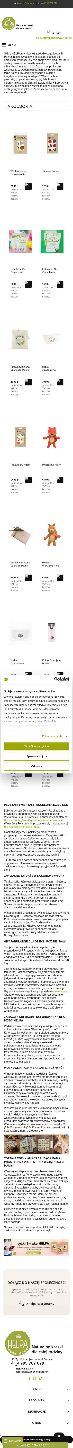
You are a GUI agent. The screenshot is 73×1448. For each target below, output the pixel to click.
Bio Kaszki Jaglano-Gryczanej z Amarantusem (32, 820)
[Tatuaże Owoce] (52, 143)
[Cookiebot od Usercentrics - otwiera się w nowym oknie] (54, 679)
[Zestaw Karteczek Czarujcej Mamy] (20, 534)
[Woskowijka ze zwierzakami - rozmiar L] (20, 143)
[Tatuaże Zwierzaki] (20, 437)
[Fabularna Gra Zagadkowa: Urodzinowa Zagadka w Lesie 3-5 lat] (20, 241)
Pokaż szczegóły (52, 736)
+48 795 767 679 (49, 3)
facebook (29, 1378)
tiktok (40, 1378)
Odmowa (36, 766)
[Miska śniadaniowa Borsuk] (20, 632)
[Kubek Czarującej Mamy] (52, 632)
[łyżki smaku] (36, 1247)
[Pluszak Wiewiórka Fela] (52, 534)
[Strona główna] (18, 23)
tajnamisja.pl (60, 991)
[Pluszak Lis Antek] (52, 437)
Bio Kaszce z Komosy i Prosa (22, 826)
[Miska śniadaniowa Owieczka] (52, 339)
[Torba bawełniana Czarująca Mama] (20, 339)
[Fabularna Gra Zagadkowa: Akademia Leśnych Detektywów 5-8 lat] (52, 241)
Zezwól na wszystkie (36, 746)
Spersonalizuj (34, 756)
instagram (34, 1378)
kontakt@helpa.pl (25, 3)
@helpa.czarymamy (40, 1304)
